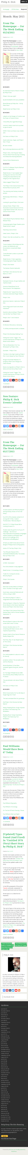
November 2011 (4, 1119)
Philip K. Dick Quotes (8, 579)
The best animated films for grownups (13, 698)
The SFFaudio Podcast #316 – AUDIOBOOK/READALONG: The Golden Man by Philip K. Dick (14, 553)
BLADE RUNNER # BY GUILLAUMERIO (13, 100)
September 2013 (5, 1084)
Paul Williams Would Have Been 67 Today (13, 749)
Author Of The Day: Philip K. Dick (12, 548)
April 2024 (3, 1009)
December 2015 (4, 1049)
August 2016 (4, 1040)
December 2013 (4, 1082)
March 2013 (3, 1092)
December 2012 (4, 1096)
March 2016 (3, 1045)
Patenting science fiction (10, 230)
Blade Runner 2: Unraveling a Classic (13, 570)
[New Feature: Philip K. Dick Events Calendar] (4, 433)
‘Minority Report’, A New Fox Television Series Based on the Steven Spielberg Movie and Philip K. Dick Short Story (14, 605)
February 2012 (4, 1113)
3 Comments (6, 733)
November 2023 (4, 1011)
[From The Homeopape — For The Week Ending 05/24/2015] (4, 387)
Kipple (4, 726)
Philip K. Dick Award (8, 264)
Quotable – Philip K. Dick (10, 350)
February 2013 (4, 1094)
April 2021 (3, 1016)
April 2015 (3, 1065)
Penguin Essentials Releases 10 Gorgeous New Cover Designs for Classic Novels (12, 361)
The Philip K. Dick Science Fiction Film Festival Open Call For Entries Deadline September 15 (13, 612)
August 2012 (4, 1103)
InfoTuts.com (12, 1149)
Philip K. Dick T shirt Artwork (11, 317)
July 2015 (3, 1059)
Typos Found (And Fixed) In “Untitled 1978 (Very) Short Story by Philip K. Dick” (7, 946)
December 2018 (4, 1028)
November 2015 (4, 1051)
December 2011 (4, 1117)
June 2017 (3, 1034)
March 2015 (3, 1067)
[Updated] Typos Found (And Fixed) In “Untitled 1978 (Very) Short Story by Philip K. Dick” (14, 840)
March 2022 (3, 1014)
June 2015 (3, 1061)
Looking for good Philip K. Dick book (13, 202)
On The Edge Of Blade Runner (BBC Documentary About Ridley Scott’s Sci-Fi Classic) (13, 674)
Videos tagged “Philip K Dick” (11, 182)
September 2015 (5, 1055)
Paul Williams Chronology (10, 807)
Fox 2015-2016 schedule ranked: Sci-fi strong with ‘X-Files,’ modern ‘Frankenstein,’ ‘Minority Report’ (13, 519)
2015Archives (15, 9)
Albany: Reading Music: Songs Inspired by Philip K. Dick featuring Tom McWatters (13, 709)
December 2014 (4, 1072)
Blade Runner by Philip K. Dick (11, 109)
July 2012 (3, 1105)
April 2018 (3, 1030)
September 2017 (5, 1032)
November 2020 (4, 1018)
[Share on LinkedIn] (11, 387)
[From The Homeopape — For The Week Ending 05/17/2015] (4, 737)
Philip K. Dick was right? (9, 96)
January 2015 (4, 1070)
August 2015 (4, 1057)
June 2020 (3, 1020)
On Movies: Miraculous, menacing (12, 325)
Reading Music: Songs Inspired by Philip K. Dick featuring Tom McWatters (12, 716)
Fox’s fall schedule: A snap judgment (13, 566)
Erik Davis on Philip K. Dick (10, 136)
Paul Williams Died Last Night (11, 814)
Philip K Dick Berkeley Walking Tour (13, 334)
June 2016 (3, 1043)
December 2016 (4, 1038)
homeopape (14, 46)
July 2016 (3, 1041)
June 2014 (3, 1076)
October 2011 (4, 1121)
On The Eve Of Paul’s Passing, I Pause (13, 810)
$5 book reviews (7, 145)
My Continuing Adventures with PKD (13, 149)
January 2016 (4, 1047)
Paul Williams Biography (10, 803)
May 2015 (3, 1063)
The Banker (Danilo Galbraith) (11, 268)
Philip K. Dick (6, 297)
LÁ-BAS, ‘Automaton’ (8, 563)
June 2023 (3, 1012)
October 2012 (4, 1099)
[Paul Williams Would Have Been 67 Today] (4, 825)
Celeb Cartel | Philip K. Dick (10, 233)
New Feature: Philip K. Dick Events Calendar (12, 399)
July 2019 (3, 1026)
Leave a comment (8, 429)
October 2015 (4, 1053)
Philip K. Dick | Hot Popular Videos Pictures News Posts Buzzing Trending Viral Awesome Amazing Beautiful (14, 154)
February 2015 (4, 1068)
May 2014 (3, 1078)
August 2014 (4, 1074)
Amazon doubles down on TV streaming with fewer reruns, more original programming (13, 629)
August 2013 (4, 1086)
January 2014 (4, 1080)
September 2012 (5, 1101)
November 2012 (4, 1097)
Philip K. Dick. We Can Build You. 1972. (13, 237)
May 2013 (3, 1090)
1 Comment (6, 384)
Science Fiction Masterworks (11, 160)
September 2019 (5, 1022)
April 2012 (3, 1109)
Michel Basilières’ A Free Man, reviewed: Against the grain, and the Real (13, 667)
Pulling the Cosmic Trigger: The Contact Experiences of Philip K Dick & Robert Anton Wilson (13, 339)
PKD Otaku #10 (8, 927)
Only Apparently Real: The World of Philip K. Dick (13, 784)
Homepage (6, 9)
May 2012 (3, 1107)
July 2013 (3, 1088)
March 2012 (3, 1111)
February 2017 (4, 1036)
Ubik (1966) (19, 50)
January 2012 (4, 1115)
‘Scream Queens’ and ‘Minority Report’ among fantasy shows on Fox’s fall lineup (13, 511)
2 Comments (6, 821)
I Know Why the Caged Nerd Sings (12, 122)
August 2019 (4, 1024)
